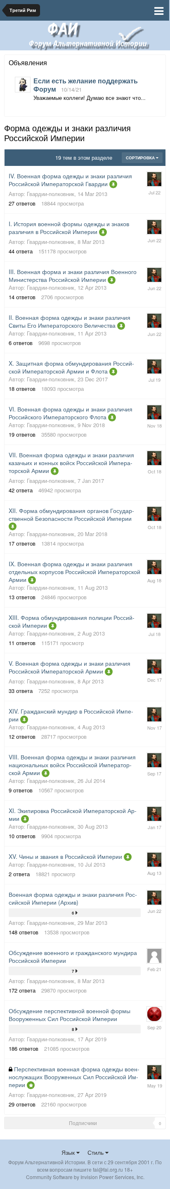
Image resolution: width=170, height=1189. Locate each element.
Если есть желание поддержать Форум (85, 85)
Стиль (96, 1152)
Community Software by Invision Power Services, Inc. (85, 1176)
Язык (68, 1152)
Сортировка (141, 158)
